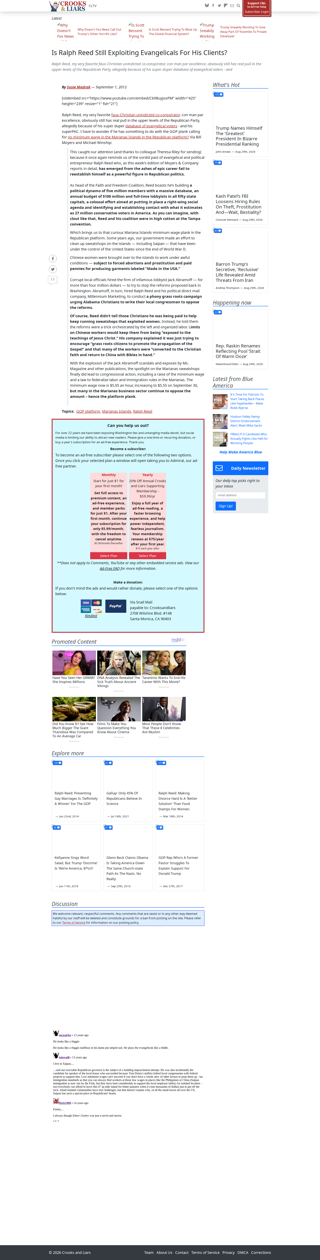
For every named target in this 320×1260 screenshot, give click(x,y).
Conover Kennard (227, 219)
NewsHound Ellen (227, 364)
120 (56, 763)
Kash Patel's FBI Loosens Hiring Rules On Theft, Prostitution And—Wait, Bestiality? (238, 204)
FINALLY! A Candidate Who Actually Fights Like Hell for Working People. (249, 438)
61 (106, 827)
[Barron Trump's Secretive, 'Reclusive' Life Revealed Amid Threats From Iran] (240, 243)
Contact (182, 1252)
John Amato (223, 151)
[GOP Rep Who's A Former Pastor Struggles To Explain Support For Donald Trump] (180, 838)
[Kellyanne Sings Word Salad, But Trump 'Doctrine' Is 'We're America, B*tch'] (76, 838)
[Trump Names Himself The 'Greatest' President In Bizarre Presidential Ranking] (240, 107)
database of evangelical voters (151, 125)
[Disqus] (128, 1075)
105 (217, 94)
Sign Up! (226, 506)
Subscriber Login (257, 12)
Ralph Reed (142, 411)
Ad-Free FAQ (110, 568)
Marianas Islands (116, 411)
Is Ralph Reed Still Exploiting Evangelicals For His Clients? (139, 52)
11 (53, 279)
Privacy (228, 1252)
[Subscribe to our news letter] (232, 6)
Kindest (91, 615)
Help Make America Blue (240, 452)
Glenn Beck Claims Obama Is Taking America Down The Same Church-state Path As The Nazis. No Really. (127, 868)
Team (149, 1252)
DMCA (242, 1252)
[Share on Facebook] (53, 259)
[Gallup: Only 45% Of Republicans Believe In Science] (128, 773)
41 (106, 763)
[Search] (238, 6)
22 (216, 312)
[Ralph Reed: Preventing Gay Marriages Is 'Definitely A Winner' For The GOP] (76, 773)
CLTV (93, 6)
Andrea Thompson (227, 288)
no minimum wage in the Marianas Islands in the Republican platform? (128, 137)
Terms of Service (73, 923)
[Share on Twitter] (53, 269)
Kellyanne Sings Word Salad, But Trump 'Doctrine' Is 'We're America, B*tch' (76, 863)
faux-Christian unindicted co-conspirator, (146, 114)
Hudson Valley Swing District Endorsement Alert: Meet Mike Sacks (246, 421)
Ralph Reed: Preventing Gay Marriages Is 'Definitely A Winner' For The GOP (76, 798)
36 (55, 827)
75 (216, 162)
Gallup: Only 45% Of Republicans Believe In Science (124, 798)
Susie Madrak (78, 86)
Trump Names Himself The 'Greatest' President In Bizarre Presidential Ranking (239, 136)
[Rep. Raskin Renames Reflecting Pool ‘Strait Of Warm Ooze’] (240, 324)
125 (159, 763)
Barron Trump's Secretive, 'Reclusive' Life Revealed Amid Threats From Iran (237, 272)
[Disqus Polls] (128, 977)
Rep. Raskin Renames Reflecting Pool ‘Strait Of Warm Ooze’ (238, 351)
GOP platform (88, 411)
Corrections (261, 1252)
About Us (164, 1252)
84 (216, 230)
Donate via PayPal (115, 606)
